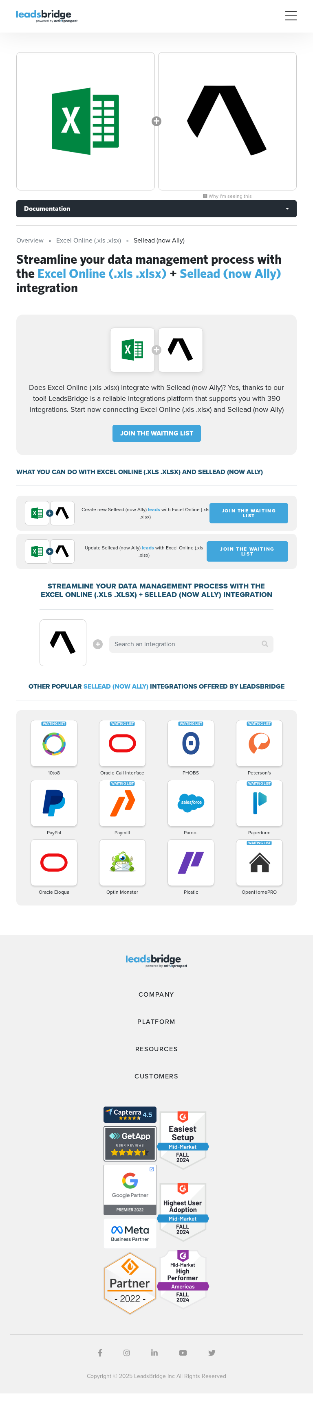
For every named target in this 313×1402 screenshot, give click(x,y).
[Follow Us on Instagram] (126, 1353)
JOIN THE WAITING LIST (156, 433)
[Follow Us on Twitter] (212, 1353)
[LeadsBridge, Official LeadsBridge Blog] (46, 15)
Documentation (47, 208)
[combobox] (191, 644)
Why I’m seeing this (229, 196)
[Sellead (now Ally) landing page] (227, 121)
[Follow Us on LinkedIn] (154, 1353)
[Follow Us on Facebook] (100, 1353)
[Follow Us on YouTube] (183, 1353)
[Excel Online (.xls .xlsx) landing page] (85, 121)
